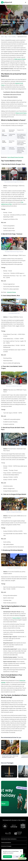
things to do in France (21, 113)
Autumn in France (11, 292)
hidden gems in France (20, 59)
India (17, 856)
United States (7, 856)
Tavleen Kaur (4, 32)
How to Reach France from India (15, 157)
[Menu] (25, 2)
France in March (16, 618)
